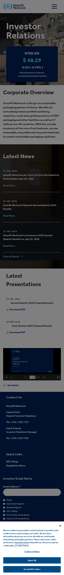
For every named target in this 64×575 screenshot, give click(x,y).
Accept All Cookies (32, 569)
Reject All (32, 560)
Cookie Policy (22, 545)
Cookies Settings (32, 551)
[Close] (60, 525)
